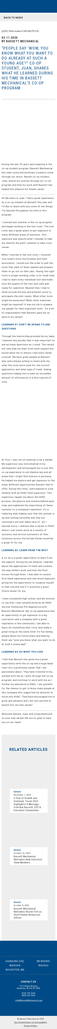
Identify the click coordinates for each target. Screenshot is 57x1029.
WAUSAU (43, 965)
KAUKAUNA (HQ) (15, 961)
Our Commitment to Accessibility (30, 1022)
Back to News (12, 17)
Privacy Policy (30, 1026)
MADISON (15, 965)
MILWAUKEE (43, 961)
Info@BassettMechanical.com (28, 1000)
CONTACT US (28, 981)
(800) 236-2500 (28, 995)
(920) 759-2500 (28, 993)
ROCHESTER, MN (15, 969)
